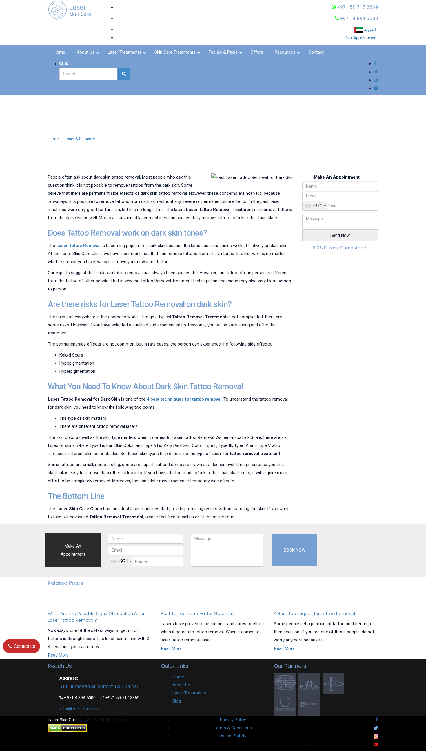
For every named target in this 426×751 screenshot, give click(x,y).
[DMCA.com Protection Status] (67, 727)
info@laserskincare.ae (80, 708)
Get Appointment (361, 38)
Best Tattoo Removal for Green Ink (197, 613)
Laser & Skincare (80, 139)
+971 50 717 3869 (357, 7)
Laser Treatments (189, 693)
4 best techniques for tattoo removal (184, 399)
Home (53, 139)
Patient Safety (232, 736)
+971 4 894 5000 (358, 18)
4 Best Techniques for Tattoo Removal (314, 613)
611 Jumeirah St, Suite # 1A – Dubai (98, 686)
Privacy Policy (233, 719)
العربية (370, 29)
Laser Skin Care (63, 719)
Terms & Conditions (233, 727)
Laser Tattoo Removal (78, 245)
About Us (181, 685)
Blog (176, 701)
